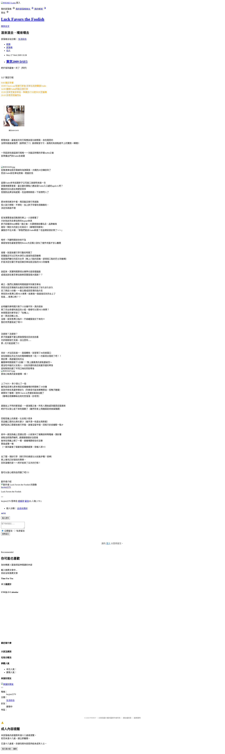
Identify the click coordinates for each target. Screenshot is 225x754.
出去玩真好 (22, 508)
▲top (3, 513)
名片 (8, 50)
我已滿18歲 (6, 749)
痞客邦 (21, 501)
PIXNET (93, 718)
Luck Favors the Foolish (22, 19)
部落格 (9, 47)
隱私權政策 (127, 718)
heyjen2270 (6, 487)
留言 (27, 501)
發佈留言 (5, 534)
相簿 (8, 44)
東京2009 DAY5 (16, 61)
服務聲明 (137, 718)
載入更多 (5, 518)
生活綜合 (22, 39)
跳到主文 (5, 26)
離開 (15, 749)
